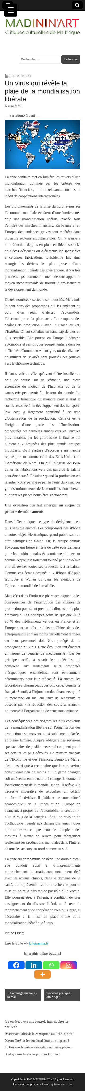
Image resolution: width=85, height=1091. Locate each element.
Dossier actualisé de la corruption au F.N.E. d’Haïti (39, 1034)
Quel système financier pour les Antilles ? (32, 1054)
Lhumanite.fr (38, 943)
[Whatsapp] (51, 965)
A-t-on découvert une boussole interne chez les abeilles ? (36, 1024)
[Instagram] (68, 965)
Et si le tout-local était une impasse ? (44, 1041)
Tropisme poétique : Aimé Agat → (59, 995)
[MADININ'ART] (42, 24)
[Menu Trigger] (10, 10)
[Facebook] (16, 965)
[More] (42, 974)
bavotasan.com (63, 1084)
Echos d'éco (20, 76)
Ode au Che (12, 1041)
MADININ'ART (41, 1079)
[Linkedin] (34, 965)
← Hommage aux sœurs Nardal (22, 995)
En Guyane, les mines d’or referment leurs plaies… (38, 1047)
